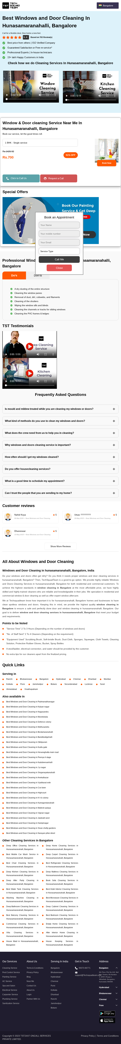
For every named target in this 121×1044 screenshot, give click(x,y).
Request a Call (55, 178)
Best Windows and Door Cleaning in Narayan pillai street (30, 833)
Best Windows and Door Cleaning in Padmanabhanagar (30, 702)
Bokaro (54, 684)
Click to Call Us (19, 178)
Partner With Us (33, 999)
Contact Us (31, 986)
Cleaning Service (9, 968)
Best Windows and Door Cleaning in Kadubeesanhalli (29, 762)
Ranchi (9, 679)
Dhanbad (92, 679)
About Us (31, 990)
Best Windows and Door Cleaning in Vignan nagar (27, 813)
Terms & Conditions (35, 968)
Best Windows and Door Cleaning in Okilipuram (26, 742)
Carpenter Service (10, 994)
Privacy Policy (33, 972)
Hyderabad (61, 679)
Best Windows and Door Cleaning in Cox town (26, 788)
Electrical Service (9, 990)
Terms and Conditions (108, 1036)
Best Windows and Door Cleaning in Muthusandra (27, 727)
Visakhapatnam (31, 689)
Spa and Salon (8, 986)
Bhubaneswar (26, 679)
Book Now (106, 163)
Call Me (59, 259)
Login (29, 994)
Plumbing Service (9, 999)
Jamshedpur (37, 684)
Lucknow (88, 684)
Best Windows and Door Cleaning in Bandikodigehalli (29, 737)
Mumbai (107, 679)
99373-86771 (84, 968)
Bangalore (44, 679)
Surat (102, 684)
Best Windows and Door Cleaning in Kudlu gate (26, 747)
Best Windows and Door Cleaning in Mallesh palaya (28, 808)
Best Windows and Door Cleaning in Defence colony (28, 722)
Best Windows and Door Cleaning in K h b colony (27, 798)
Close (59, 267)
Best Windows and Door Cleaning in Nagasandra (27, 712)
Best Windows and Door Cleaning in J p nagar (26, 767)
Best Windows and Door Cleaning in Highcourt (26, 793)
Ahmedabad (11, 689)
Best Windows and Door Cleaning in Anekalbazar (27, 777)
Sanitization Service (10, 1003)
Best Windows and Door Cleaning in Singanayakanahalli (30, 772)
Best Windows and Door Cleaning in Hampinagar (27, 823)
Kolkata (9, 684)
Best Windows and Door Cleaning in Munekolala (27, 717)
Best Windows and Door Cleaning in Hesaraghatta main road (32, 752)
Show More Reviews (60, 546)
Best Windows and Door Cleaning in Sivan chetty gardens (31, 828)
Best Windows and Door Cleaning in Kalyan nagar (27, 707)
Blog (29, 977)
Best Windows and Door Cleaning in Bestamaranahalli (29, 732)
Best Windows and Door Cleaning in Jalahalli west (27, 818)
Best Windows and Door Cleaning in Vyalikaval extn (28, 782)
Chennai (77, 679)
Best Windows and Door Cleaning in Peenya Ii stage (28, 757)
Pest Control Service (11, 972)
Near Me (30, 981)
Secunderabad (70, 684)
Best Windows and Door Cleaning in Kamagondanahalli (30, 803)
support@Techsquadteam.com (88, 975)
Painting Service (9, 977)
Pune (22, 684)
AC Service (7, 981)
